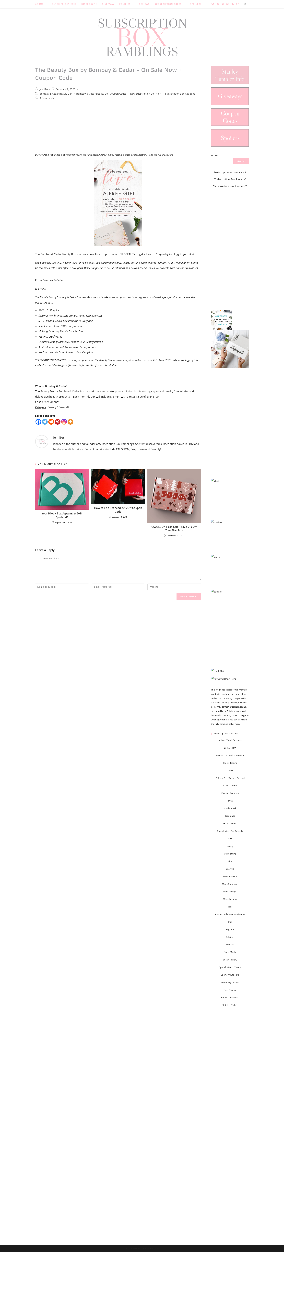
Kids (230, 861)
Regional (230, 929)
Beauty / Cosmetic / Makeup (230, 755)
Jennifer (43, 89)
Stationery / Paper (230, 982)
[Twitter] (45, 422)
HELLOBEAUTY (126, 254)
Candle (230, 770)
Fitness (229, 800)
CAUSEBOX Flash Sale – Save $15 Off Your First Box (174, 528)
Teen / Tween (230, 989)
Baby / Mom (230, 747)
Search (214, 155)
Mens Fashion (230, 876)
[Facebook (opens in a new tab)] (218, 4)
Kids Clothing (230, 853)
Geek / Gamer (230, 823)
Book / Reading (230, 762)
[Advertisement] (118, 130)
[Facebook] (38, 422)
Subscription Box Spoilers (230, 179)
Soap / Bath (230, 952)
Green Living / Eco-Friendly (230, 831)
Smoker (230, 944)
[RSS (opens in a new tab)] (232, 4)
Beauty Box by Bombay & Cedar (59, 391)
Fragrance (230, 815)
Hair (230, 838)
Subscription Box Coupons (180, 93)
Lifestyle (230, 868)
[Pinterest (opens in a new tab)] (223, 4)
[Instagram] (64, 422)
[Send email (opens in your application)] (237, 4)
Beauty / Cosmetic (59, 407)
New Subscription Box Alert (145, 93)
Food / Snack (230, 808)
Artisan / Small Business (229, 740)
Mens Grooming (230, 883)
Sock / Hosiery (230, 959)
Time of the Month (230, 997)
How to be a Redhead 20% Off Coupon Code (118, 509)
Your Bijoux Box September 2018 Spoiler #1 (62, 515)
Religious (230, 936)
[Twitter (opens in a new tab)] (212, 4)
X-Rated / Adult (230, 1005)
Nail (230, 906)
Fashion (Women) (230, 793)
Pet (230, 921)
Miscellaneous (230, 899)
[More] (70, 422)
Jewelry (229, 846)
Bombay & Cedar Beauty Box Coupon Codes (101, 93)
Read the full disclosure (160, 154)
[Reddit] (51, 422)
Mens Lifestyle (230, 891)
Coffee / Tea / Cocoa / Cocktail (230, 778)
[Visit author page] (41, 441)
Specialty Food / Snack (230, 967)
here (237, 723)
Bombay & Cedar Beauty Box (55, 93)
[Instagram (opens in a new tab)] (227, 4)
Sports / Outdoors (230, 974)
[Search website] (245, 4)
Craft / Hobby (230, 785)
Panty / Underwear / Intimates (230, 914)
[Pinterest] (57, 422)
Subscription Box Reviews (230, 172)
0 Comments (46, 98)
